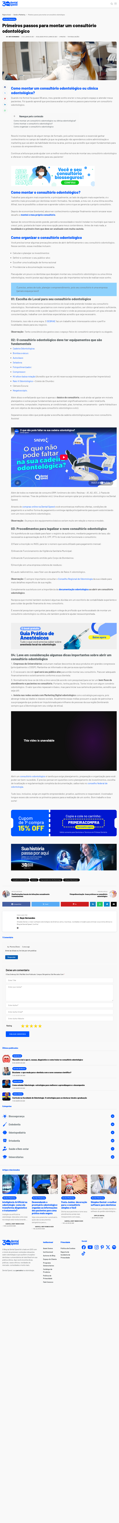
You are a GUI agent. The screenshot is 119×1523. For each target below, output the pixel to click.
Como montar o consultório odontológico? (33, 123)
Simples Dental (99, 1215)
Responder (12, 957)
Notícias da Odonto (19, 1068)
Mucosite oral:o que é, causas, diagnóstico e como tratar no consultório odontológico (47, 1060)
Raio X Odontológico (23, 381)
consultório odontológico (33, 776)
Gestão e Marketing (19, 15)
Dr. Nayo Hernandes (12, 36)
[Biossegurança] (59, 1116)
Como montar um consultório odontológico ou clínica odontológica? (45, 120)
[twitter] (108, 1247)
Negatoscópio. (20, 390)
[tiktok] (83, 1253)
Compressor (19, 371)
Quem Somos (48, 1248)
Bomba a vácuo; (21, 353)
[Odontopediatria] (59, 1132)
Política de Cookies (68, 1248)
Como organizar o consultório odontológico (34, 126)
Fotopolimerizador (22, 367)
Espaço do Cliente (50, 1259)
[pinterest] (102, 1247)
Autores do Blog (49, 1256)
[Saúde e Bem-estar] (59, 1148)
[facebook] (84, 1247)
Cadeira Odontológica (23, 348)
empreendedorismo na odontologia (51, 880)
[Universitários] (59, 1156)
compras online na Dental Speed (38, 506)
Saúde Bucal (17, 1056)
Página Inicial (6, 15)
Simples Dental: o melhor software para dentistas (104, 1203)
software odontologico (71, 880)
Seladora (17, 362)
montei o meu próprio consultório (38, 214)
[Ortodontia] (59, 1140)
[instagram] (97, 1247)
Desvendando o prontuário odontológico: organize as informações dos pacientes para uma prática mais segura (45, 1208)
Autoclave (18, 357)
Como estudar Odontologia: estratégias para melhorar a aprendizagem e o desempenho (48, 1085)
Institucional (48, 1252)
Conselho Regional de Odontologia (75, 578)
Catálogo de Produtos (47, 1270)
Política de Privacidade (47, 1277)
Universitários (17, 1081)
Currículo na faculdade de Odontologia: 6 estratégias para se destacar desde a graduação (49, 1098)
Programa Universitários (48, 1264)
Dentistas (34, 880)
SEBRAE (51, 321)
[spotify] (114, 1247)
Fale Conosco (48, 1282)
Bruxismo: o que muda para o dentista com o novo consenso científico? (41, 1072)
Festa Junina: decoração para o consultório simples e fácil (74, 1205)
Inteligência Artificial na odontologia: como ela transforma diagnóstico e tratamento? (14, 1206)
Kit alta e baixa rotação (24, 376)
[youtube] (90, 1247)
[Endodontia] (59, 1124)
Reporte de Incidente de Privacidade (65, 1255)
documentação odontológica (74, 589)
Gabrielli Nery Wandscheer (15, 1224)
